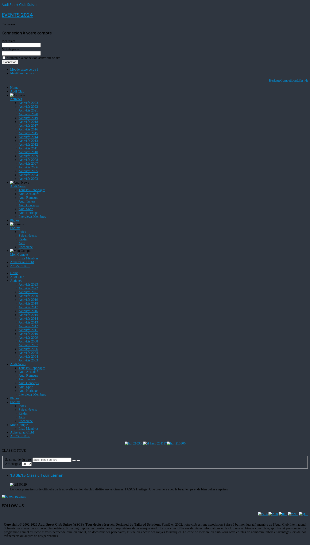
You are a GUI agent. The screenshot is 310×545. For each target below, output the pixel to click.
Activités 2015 (28, 133)
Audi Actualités (29, 194)
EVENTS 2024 (17, 14)
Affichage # (13, 464)
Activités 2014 (28, 137)
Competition (288, 80)
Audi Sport (26, 209)
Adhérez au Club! (22, 262)
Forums (15, 228)
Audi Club (17, 91)
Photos (14, 220)
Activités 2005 (28, 171)
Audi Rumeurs (28, 197)
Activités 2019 (28, 118)
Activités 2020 (28, 114)
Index (22, 232)
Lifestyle (302, 80)
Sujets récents (28, 235)
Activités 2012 (28, 144)
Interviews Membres (32, 216)
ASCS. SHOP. (20, 266)
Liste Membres (28, 258)
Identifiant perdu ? (22, 73)
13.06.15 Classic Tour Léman (36, 475)
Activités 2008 (28, 159)
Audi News (18, 186)
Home (14, 87)
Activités (16, 99)
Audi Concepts (29, 205)
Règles (23, 239)
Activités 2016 (28, 129)
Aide (22, 243)
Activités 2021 (28, 110)
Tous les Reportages (32, 190)
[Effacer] (78, 460)
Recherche (26, 247)
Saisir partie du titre (18, 459)
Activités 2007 (28, 163)
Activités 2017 (28, 125)
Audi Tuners (27, 201)
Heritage (274, 80)
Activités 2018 (28, 121)
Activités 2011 (28, 148)
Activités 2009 (28, 156)
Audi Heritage (28, 213)
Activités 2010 (28, 152)
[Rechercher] (74, 460)
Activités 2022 (28, 106)
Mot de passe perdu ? (24, 69)
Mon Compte (19, 254)
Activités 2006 (28, 167)
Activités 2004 (28, 175)
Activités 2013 (28, 140)
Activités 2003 (28, 178)
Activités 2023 (28, 103)
